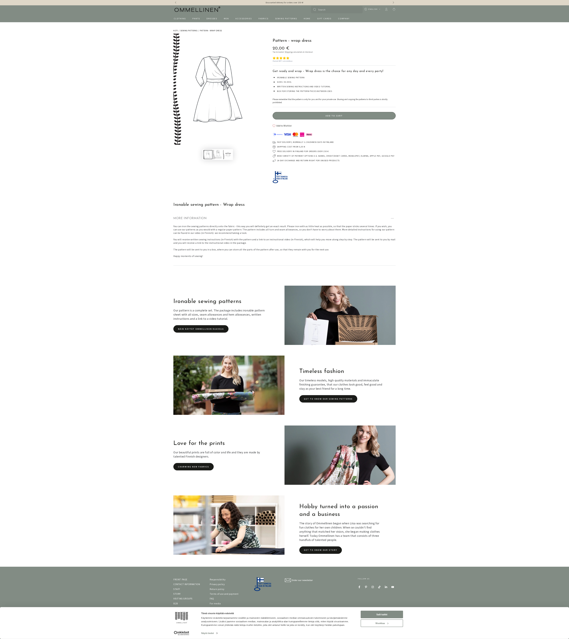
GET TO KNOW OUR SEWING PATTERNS (328, 399)
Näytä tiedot (207, 633)
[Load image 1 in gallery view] (208, 154)
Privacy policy (217, 584)
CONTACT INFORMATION (186, 584)
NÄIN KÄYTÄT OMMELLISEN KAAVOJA (201, 329)
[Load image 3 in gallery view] (227, 154)
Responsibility (217, 579)
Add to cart (334, 115)
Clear (359, 9)
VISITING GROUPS (182, 598)
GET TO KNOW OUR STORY (320, 550)
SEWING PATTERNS (188, 30)
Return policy (217, 589)
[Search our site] (314, 9)
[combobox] (336, 9)
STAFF (176, 589)
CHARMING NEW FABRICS (193, 466)
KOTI (175, 30)
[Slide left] (175, 2)
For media (215, 603)
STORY (177, 593)
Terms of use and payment (224, 593)
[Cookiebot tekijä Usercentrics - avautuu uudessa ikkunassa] (182, 633)
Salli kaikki (381, 614)
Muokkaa (380, 623)
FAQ (212, 598)
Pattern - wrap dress (211, 30)
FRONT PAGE (180, 579)
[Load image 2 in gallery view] (217, 154)
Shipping (288, 52)
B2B (175, 603)
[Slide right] (393, 2)
